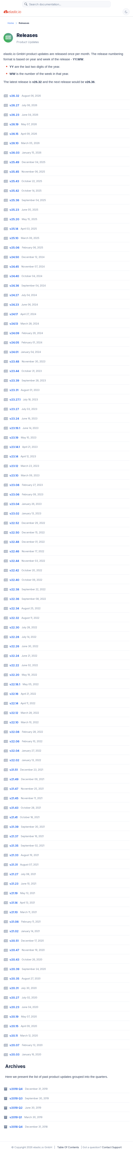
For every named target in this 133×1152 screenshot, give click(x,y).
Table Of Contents (68, 1147)
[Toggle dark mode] (126, 11)
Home (11, 23)
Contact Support (112, 1147)
